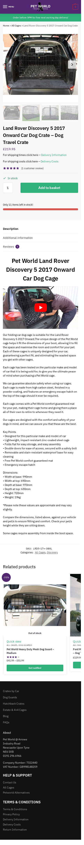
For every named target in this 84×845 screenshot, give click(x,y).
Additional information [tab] (18, 238)
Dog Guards (25, 645)
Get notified (35, 667)
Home (6, 25)
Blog (5, 716)
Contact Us (9, 782)
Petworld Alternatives (16, 792)
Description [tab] (10, 229)
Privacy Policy (11, 814)
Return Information (15, 829)
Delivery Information (54, 155)
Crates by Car (11, 691)
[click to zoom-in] (40, 64)
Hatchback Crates (13, 703)
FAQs (6, 722)
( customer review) (32, 168)
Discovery (52, 552)
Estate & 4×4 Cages (15, 710)
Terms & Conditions (15, 809)
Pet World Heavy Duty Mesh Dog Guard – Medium (30, 651)
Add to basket (49, 187)
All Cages (16, 25)
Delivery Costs (49, 161)
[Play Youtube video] (40, 307)
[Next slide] (72, 64)
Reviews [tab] (10, 246)
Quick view (14, 641)
